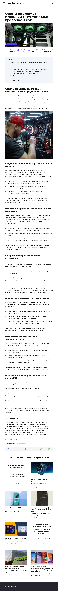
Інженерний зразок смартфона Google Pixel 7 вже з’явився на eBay (41, 509)
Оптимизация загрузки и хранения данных (25, 73)
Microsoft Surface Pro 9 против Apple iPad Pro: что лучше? (15, 538)
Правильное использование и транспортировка (27, 76)
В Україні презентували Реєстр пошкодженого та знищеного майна (16, 467)
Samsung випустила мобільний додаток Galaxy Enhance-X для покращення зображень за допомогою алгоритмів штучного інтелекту (41, 529)
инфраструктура (12, 44)
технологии (13, 439)
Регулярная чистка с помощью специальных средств (28, 67)
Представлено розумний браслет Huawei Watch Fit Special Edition (39, 479)
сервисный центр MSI (12, 432)
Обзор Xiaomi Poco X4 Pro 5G (15, 508)
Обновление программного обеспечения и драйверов (29, 69)
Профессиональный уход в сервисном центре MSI (28, 78)
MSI (7, 439)
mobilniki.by (16, 3)
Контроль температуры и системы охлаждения (27, 71)
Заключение (16, 80)
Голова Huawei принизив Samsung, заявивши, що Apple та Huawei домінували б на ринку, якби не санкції (42, 569)
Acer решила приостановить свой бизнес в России (15, 567)
